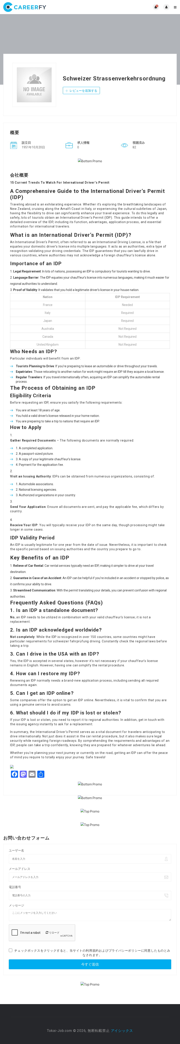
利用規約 (92, 950)
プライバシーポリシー (125, 950)
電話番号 (15, 887)
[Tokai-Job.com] (46, 7)
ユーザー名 (16, 850)
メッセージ (16, 905)
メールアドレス (19, 869)
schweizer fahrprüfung (71, 641)
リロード (53, 932)
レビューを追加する (83, 90)
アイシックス (122, 1031)
